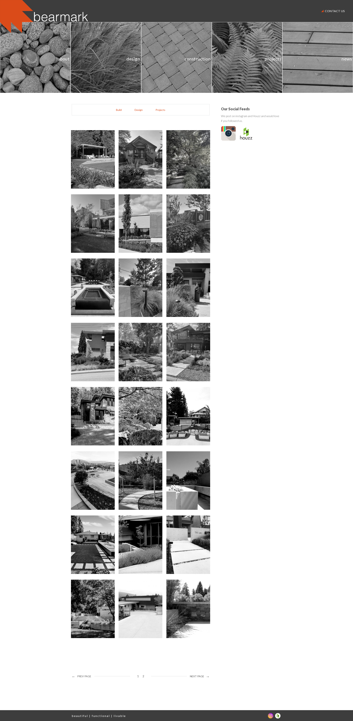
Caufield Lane (88, 158)
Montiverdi (134, 351)
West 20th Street (187, 544)
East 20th (132, 287)
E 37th (129, 158)
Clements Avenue (92, 544)
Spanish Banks (136, 415)
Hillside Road (135, 608)
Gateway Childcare (188, 222)
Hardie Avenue (137, 544)
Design (139, 109)
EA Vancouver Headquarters (88, 480)
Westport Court (90, 608)
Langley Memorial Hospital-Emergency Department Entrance (140, 223)
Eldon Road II (183, 608)
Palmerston (86, 351)
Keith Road (86, 415)
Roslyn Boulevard (187, 479)
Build (119, 109)
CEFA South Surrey (188, 415)
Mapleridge (86, 287)
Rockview (180, 158)
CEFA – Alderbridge (141, 479)
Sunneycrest (182, 287)
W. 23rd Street (184, 351)
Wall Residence (89, 222)
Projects (160, 109)
